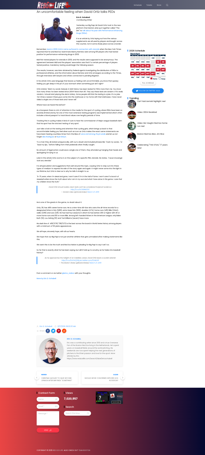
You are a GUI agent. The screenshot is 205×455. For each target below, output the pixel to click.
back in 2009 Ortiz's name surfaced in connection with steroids (73, 49)
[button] (48, 331)
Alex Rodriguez (48, 137)
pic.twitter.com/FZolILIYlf (89, 260)
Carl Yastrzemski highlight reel (151, 101)
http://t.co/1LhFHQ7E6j (70, 260)
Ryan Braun (61, 137)
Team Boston (84, 450)
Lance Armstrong (88, 134)
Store (159, 5)
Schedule (138, 5)
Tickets (149, 5)
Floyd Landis (101, 134)
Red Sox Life (58, 450)
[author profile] (51, 351)
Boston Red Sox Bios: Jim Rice (150, 134)
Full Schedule (148, 83)
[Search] (167, 5)
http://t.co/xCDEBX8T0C (80, 189)
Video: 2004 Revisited (147, 112)
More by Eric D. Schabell (46, 278)
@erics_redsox (68, 273)
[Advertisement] (80, 304)
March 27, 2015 (93, 192)
